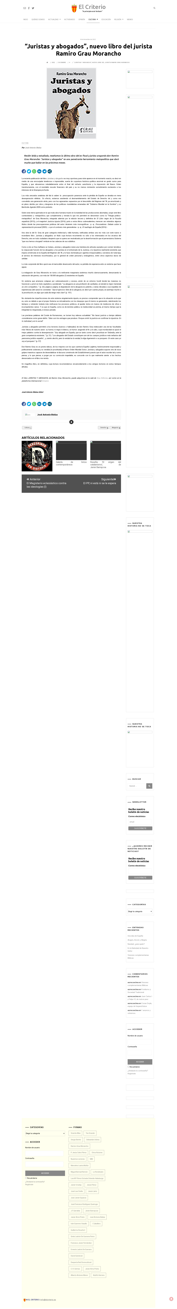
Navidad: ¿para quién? (136, 944)
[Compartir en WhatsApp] (34, 171)
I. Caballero (96, 1224)
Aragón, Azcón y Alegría (137, 940)
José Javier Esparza (78, 1198)
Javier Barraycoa (91, 1211)
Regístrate (132, 1074)
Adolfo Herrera (98, 1275)
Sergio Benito (76, 1140)
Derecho (103, 427)
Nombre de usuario (135, 1036)
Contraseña (132, 1047)
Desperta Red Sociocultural (81, 1262)
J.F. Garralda (75, 1211)
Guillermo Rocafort (78, 1230)
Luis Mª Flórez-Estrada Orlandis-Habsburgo (87, 1178)
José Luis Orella (77, 1191)
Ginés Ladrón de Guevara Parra (82, 1236)
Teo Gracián (90, 1133)
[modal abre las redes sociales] (50, 171)
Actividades (69, 19)
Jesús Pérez (91, 1185)
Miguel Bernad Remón (79, 1172)
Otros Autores (97, 1152)
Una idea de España (135, 936)
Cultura (92, 19)
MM (91, 1159)
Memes (130, 19)
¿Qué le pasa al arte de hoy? (35, 462)
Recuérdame (135, 1067)
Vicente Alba (75, 1133)
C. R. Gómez (75, 1269)
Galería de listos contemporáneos (71, 463)
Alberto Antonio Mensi (79, 1275)
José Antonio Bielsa (33, 148)
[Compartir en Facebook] (24, 171)
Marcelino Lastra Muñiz (79, 1165)
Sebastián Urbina (92, 1140)
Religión (117, 19)
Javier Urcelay (76, 1185)
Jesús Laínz (92, 1191)
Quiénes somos (38, 19)
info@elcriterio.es (48, 1300)
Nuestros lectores (78, 1159)
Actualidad (53, 19)
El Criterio (92, 6)
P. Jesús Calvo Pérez (78, 1152)
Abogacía (115, 427)
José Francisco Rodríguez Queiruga (84, 1204)
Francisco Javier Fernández (81, 1243)
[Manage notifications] (171, 1299)
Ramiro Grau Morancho (79, 1146)
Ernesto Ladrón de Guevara (81, 1249)
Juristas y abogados (55, 178)
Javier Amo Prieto (78, 1217)
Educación (106, 19)
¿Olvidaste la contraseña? (138, 1071)
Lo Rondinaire (98, 1172)
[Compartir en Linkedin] (39, 171)
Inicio (25, 19)
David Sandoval (76, 1256)
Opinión (82, 19)
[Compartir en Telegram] (44, 171)
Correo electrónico (136, 816)
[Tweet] (29, 171)
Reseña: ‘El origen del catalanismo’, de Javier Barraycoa (105, 464)
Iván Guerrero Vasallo (79, 1224)
